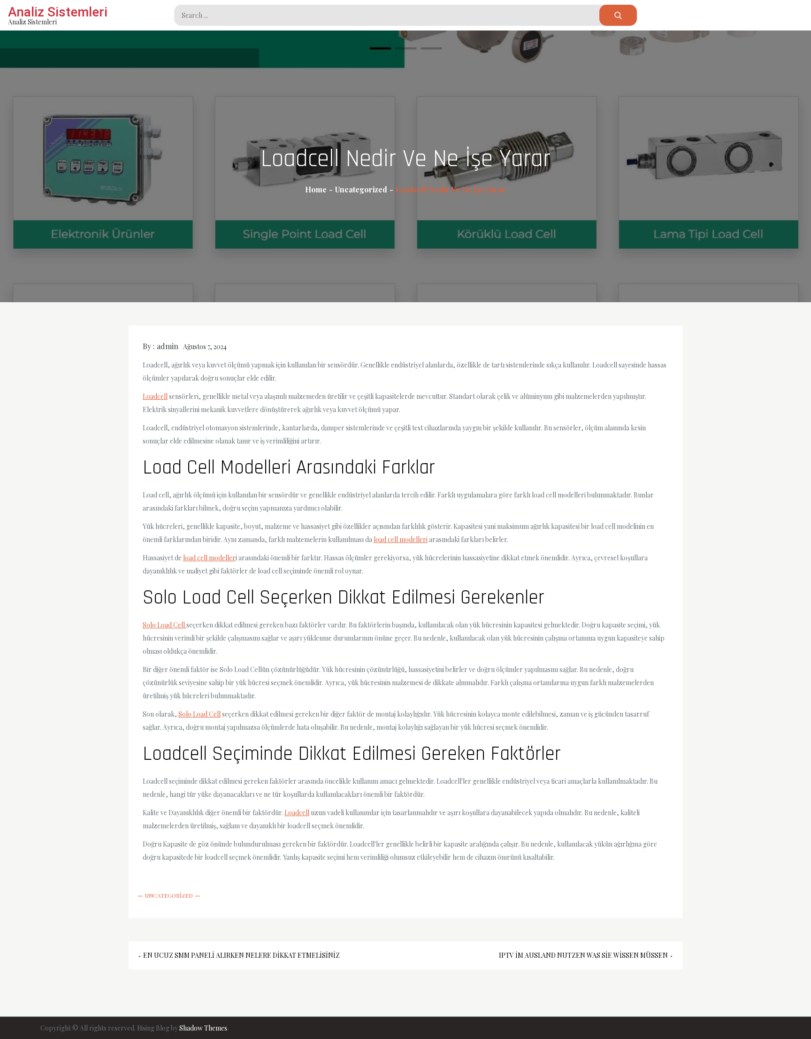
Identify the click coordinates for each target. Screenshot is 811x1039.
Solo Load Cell (164, 624)
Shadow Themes (203, 1028)
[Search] (618, 15)
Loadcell (155, 396)
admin (167, 346)
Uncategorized (169, 895)
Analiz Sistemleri (57, 12)
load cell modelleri (401, 539)
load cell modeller (209, 557)
